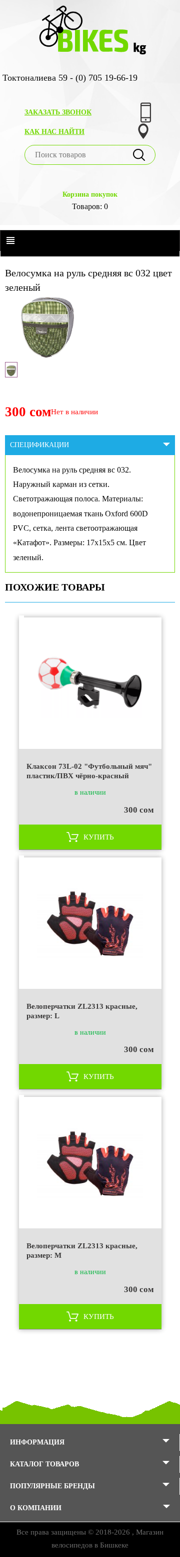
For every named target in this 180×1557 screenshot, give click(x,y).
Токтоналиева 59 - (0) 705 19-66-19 (70, 78)
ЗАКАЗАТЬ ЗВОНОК (58, 112)
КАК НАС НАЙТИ (54, 131)
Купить (99, 837)
